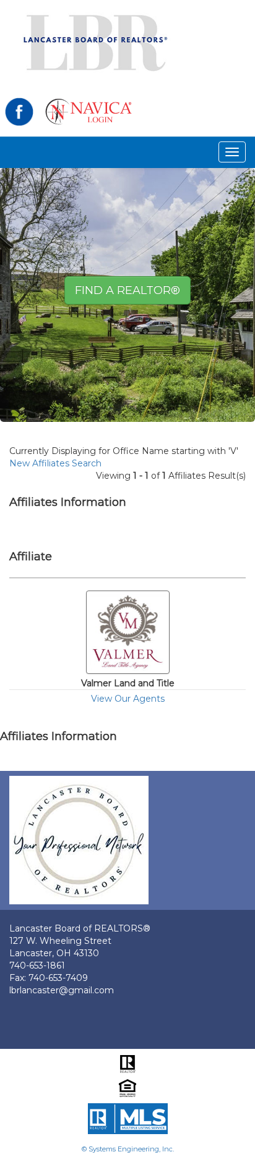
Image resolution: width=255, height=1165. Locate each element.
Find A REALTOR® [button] (127, 290)
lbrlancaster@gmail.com (61, 990)
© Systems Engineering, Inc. (128, 1149)
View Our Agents (128, 698)
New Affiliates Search (55, 463)
